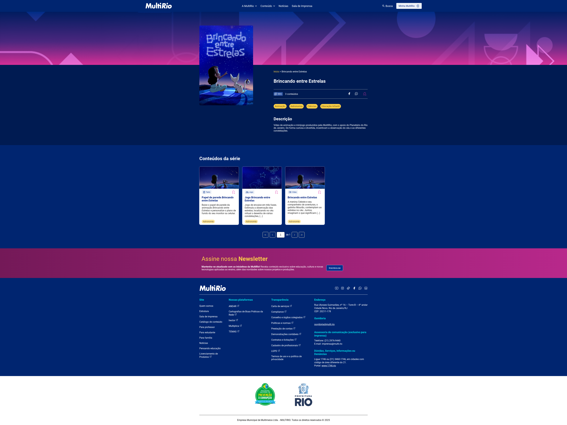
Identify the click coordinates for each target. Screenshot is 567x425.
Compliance (277, 311)
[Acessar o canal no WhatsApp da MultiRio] (360, 288)
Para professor (207, 327)
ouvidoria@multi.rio (324, 324)
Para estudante (207, 332)
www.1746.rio (329, 365)
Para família (205, 337)
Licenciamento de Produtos (208, 355)
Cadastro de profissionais (284, 345)
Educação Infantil (330, 106)
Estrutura (204, 311)
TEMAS (233, 331)
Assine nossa (235, 258)
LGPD (274, 351)
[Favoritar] (233, 192)
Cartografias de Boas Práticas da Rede (246, 313)
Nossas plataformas (241, 299)
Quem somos (206, 306)
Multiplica (234, 326)
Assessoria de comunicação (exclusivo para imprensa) (340, 334)
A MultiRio (248, 6)
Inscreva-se (334, 268)
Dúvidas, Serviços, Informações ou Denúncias (334, 352)
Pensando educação (210, 348)
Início (276, 71)
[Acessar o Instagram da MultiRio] (342, 288)
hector (232, 320)
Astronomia (296, 106)
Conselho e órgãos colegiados (287, 317)
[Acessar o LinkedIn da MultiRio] (366, 288)
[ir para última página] (302, 235)
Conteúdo (266, 6)
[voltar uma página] (273, 235)
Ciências (312, 106)
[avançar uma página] (295, 235)
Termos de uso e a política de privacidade (286, 358)
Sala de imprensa (208, 316)
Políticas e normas (281, 323)
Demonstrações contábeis (285, 334)
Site (201, 299)
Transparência (280, 299)
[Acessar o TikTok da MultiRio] (348, 288)
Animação (280, 106)
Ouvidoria (320, 318)
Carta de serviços (280, 306)
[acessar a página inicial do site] (158, 6)
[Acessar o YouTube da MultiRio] (336, 288)
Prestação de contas (282, 328)
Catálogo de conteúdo (210, 321)
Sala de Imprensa (302, 6)
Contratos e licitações (282, 339)
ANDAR (233, 306)
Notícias (283, 6)
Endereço (319, 299)
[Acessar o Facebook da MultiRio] (354, 288)
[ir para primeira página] (265, 235)
